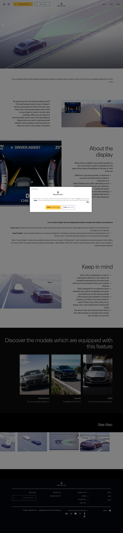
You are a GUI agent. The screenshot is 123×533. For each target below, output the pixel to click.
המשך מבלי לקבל (34, 188)
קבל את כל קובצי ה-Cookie (53, 207)
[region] (61, 199)
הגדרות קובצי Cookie (68, 207)
